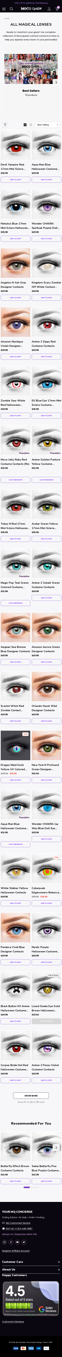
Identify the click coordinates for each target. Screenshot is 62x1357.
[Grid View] (25, 125)
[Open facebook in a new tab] (11, 1242)
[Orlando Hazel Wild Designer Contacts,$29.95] (46, 686)
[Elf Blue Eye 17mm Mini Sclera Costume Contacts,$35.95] (46, 381)
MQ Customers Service (18, 1222)
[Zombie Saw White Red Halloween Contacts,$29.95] (15, 381)
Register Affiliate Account (16, 1250)
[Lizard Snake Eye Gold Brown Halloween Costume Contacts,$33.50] (46, 986)
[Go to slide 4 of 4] (37, 1187)
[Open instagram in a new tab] (4, 1242)
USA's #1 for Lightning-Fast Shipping (31, 3)
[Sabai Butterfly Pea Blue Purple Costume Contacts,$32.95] (46, 1146)
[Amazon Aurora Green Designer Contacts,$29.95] (46, 627)
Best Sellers (31, 90)
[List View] (31, 125)
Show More (31, 1095)
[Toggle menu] (3, 9)
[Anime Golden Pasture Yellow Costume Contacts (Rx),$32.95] (46, 440)
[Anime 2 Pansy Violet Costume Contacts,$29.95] (46, 1045)
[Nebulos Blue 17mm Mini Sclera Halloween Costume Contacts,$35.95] (15, 204)
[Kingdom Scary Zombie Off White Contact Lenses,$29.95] (46, 263)
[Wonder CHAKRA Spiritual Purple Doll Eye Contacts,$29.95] (46, 204)
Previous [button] (5, 82)
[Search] (11, 9)
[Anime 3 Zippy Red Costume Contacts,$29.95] (46, 322)
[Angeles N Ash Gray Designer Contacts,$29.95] (15, 263)
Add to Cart (15, 179)
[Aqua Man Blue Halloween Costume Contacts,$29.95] (46, 145)
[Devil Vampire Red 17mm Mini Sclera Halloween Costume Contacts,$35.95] (15, 145)
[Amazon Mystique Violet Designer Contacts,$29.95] (15, 322)
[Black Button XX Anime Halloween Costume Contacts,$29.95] (15, 986)
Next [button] (56, 82)
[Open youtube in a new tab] (17, 1242)
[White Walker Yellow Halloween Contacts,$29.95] (15, 868)
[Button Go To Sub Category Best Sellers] (31, 69)
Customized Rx (15, 480)
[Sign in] (49, 9)
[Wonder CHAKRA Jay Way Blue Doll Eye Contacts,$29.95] (46, 804)
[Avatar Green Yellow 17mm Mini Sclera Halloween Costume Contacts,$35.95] (46, 504)
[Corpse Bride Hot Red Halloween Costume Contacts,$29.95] (15, 1045)
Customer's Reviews (13, 1321)
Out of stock (46, 1021)
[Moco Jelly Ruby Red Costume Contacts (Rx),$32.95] (15, 440)
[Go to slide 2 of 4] (32, 1187)
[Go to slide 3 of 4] (34, 1187)
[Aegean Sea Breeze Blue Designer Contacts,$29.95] (15, 627)
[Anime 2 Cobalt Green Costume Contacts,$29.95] (46, 563)
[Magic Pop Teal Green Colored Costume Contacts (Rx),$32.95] (15, 563)
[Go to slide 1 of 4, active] (27, 1187)
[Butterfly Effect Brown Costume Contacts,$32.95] (15, 1146)
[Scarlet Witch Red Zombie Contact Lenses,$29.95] (15, 686)
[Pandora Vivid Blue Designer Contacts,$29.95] (15, 927)
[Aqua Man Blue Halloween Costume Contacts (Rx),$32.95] (15, 804)
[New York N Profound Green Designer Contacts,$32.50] (46, 745)
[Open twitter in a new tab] (24, 1242)
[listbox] (47, 125)
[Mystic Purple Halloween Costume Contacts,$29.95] (46, 927)
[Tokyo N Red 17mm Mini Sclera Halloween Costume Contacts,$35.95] (15, 504)
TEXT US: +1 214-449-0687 (17, 1228)
